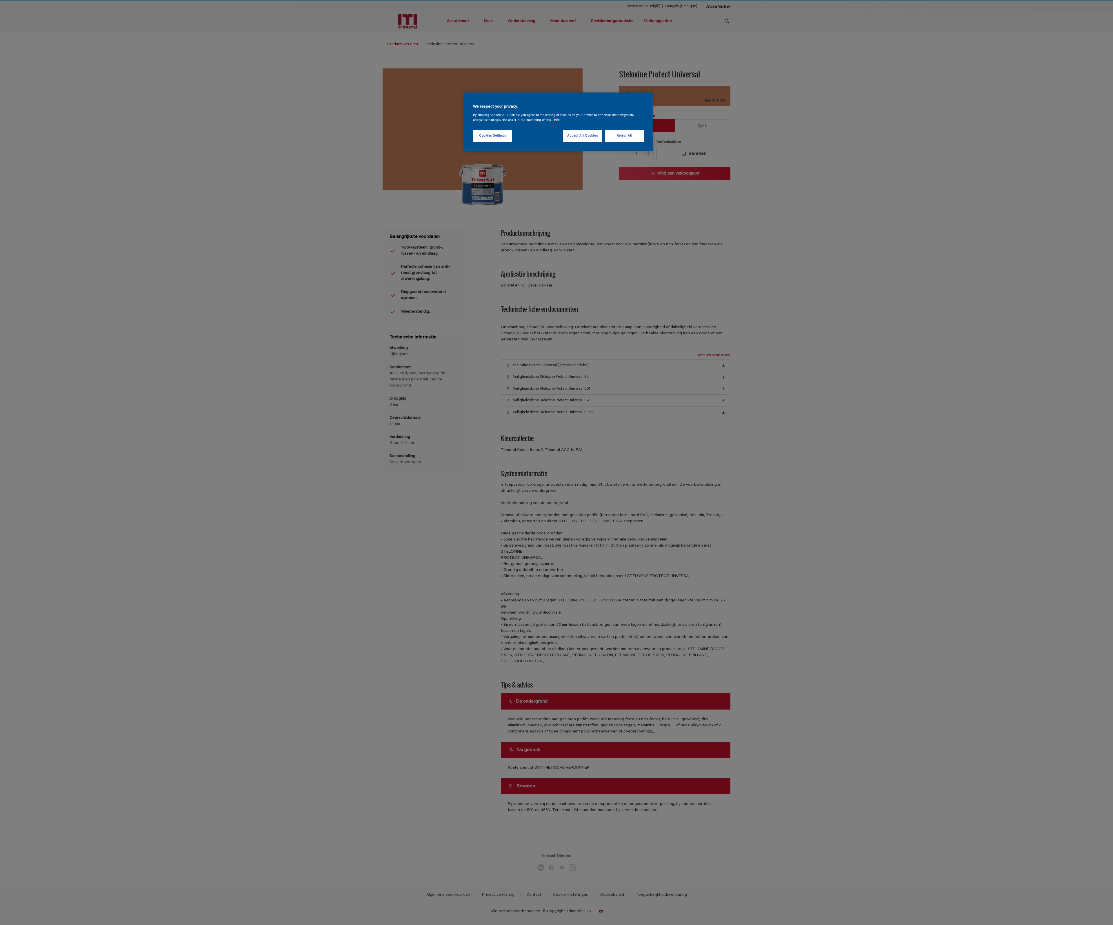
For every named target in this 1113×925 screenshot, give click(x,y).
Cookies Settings (492, 135)
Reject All (624, 135)
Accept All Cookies (582, 135)
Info (556, 120)
